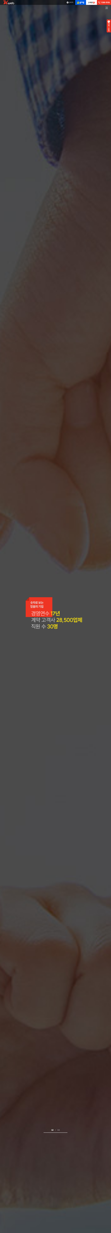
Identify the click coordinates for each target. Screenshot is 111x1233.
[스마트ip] (91, 2)
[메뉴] (106, 8)
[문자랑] (80, 2)
